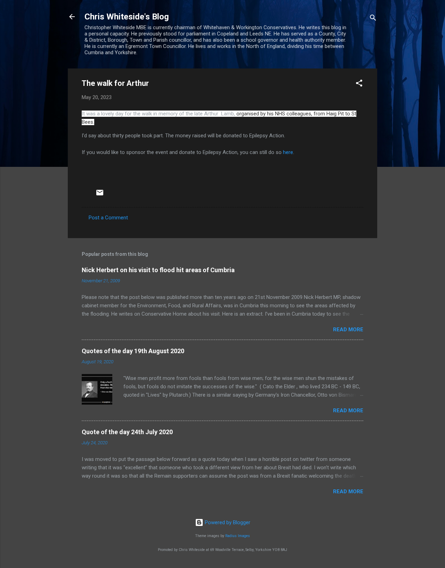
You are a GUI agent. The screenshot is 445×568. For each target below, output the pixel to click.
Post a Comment (108, 217)
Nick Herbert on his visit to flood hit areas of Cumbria (158, 270)
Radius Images (237, 536)
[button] (359, 84)
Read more (348, 329)
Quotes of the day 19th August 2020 (133, 351)
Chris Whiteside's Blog (126, 17)
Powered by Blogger (226, 522)
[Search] (373, 19)
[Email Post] (100, 195)
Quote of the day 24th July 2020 (127, 432)
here (288, 152)
